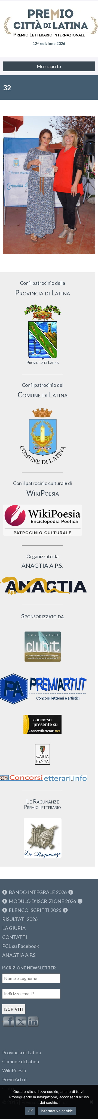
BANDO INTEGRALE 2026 (37, 892)
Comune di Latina (20, 1061)
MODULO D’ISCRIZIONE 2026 (42, 901)
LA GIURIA (14, 928)
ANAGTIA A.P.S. (19, 955)
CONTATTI (14, 937)
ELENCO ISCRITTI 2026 (35, 910)
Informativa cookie (57, 1111)
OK (30, 1111)
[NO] (91, 1102)
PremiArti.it (14, 1079)
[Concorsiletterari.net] (42, 735)
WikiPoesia (14, 1070)
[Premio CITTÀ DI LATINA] (49, 16)
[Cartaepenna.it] (42, 766)
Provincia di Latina (21, 1052)
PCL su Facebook (20, 946)
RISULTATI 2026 (20, 919)
